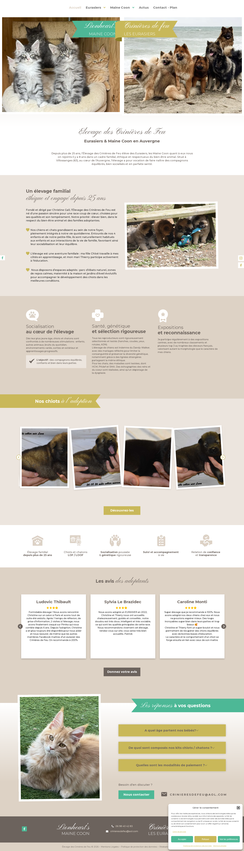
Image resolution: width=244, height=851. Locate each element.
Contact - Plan (165, 7)
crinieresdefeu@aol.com (198, 794)
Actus (144, 7)
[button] (238, 807)
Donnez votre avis (122, 672)
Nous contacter (136, 794)
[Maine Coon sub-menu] (134, 7)
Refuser (205, 839)
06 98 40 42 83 (124, 826)
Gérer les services (179, 832)
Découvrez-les (122, 510)
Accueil (75, 7)
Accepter (182, 839)
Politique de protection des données (197, 846)
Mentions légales (219, 846)
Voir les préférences (229, 839)
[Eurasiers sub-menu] (105, 7)
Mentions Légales (110, 846)
